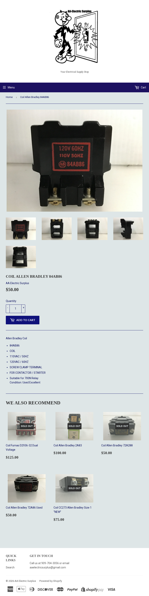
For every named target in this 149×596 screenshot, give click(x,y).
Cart (143, 87)
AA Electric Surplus (25, 580)
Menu (11, 87)
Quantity (11, 301)
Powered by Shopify (50, 580)
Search (10, 567)
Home (9, 97)
